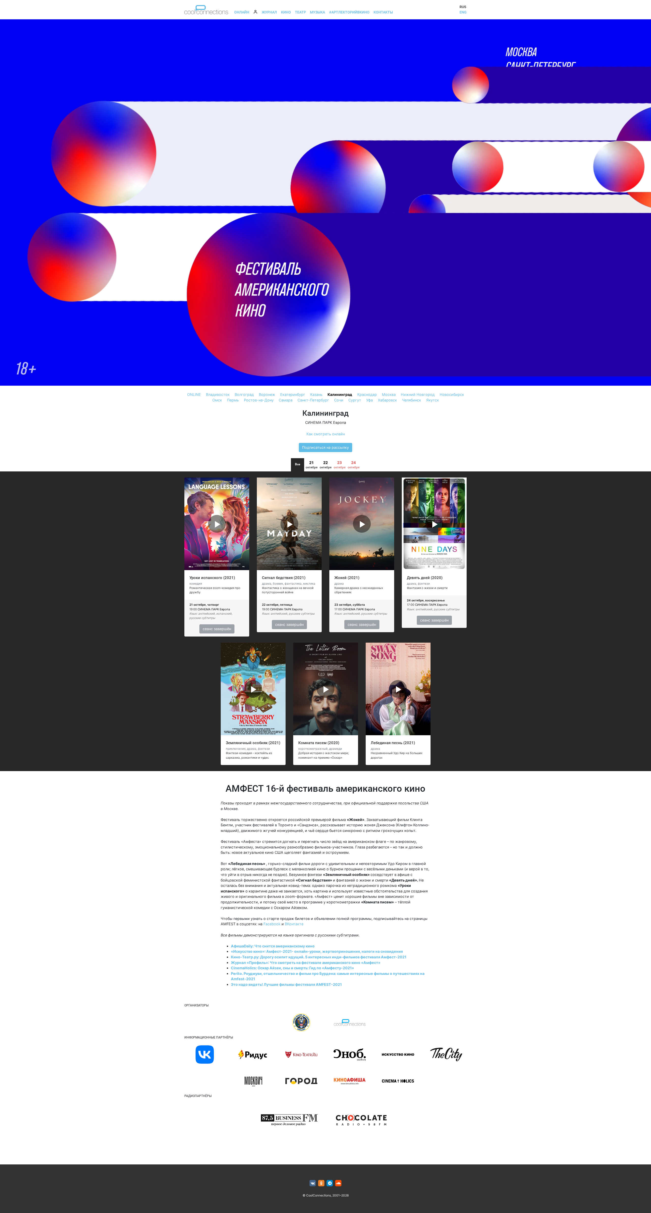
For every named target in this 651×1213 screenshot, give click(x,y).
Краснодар (367, 394)
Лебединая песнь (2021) (393, 743)
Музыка (317, 12)
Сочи (338, 400)
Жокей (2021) (346, 577)
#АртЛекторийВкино (349, 12)
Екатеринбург (292, 394)
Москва (389, 394)
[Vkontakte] (312, 1183)
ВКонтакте (294, 924)
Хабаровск (387, 400)
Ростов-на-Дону (259, 400)
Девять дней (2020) (424, 577)
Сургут (354, 400)
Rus (463, 7)
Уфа (369, 400)
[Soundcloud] (338, 1183)
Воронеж (267, 394)
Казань (316, 394)
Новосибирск (452, 394)
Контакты (383, 12)
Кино (286, 12)
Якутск (432, 400)
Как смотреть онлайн (325, 434)
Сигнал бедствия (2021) (283, 577)
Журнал (269, 12)
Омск (217, 400)
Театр (300, 12)
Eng (463, 12)
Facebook (271, 924)
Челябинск (411, 400)
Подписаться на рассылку (325, 447)
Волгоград (244, 394)
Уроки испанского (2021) (212, 577)
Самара (285, 400)
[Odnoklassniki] (321, 1183)
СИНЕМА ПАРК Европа (325, 422)
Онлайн (241, 12)
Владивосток (218, 394)
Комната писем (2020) (318, 743)
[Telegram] (330, 1183)
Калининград (340, 394)
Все (297, 464)
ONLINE (194, 394)
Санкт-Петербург (313, 400)
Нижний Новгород (418, 394)
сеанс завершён (217, 629)
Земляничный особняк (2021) (253, 743)
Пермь (233, 400)
